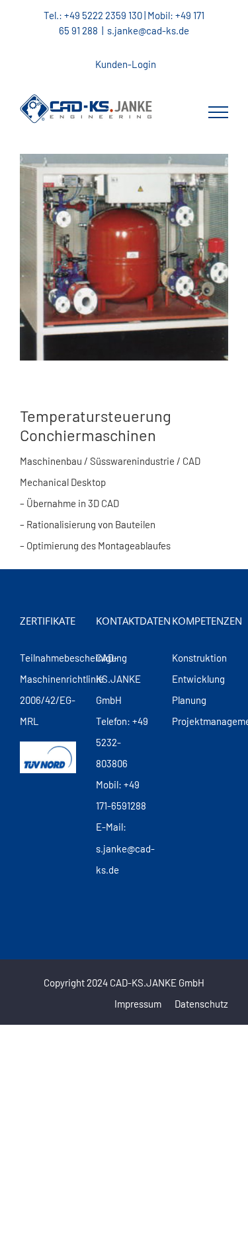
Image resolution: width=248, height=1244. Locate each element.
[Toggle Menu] (218, 112)
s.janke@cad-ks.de (148, 30)
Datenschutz (201, 1004)
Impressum (137, 1004)
